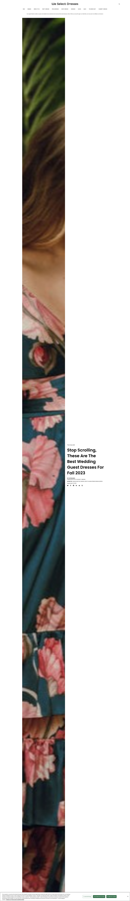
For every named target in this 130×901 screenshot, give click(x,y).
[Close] (127, 896)
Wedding (73, 9)
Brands (29, 9)
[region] (65, 896)
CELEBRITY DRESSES (103, 9)
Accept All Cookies (111, 896)
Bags (85, 9)
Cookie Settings (87, 896)
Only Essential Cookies (99, 896)
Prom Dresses (55, 9)
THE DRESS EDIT (92, 9)
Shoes (79, 9)
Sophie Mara (72, 478)
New (24, 9)
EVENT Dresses (64, 9)
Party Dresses (45, 9)
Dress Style (37, 9)
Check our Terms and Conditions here (15, 899)
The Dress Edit (71, 445)
